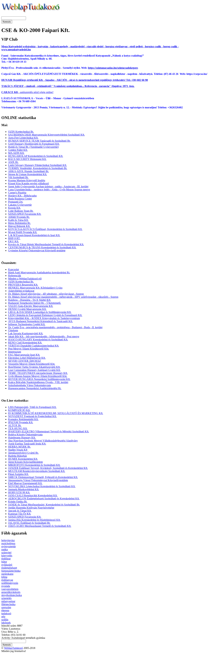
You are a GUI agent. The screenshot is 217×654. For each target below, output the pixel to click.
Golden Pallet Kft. (18, 149)
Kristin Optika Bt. (17, 501)
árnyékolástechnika (11, 595)
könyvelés (6, 555)
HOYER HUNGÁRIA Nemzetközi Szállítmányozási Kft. (39, 379)
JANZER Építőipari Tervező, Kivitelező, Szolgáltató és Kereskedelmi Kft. (48, 468)
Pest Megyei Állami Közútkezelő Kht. (28, 348)
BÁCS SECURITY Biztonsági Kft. (27, 159)
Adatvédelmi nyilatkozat (21, 290)
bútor (4, 561)
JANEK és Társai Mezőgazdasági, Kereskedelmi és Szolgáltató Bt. (44, 504)
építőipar (6, 558)
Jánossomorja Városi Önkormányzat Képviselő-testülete (38, 480)
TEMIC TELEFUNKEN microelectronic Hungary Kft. (38, 373)
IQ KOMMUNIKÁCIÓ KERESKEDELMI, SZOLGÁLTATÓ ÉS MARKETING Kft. (55, 413)
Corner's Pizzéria (17, 192)
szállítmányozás (9, 583)
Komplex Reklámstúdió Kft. (23, 419)
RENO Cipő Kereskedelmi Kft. (25, 342)
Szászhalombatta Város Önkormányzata (29, 385)
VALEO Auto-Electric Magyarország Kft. (30, 306)
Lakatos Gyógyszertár (20, 204)
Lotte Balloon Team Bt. (20, 210)
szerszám (6, 607)
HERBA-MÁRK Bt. (19, 446)
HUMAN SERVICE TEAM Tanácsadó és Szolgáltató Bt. (39, 140)
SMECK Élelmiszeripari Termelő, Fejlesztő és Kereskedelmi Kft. (43, 477)
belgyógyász (8, 540)
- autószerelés (17, 92)
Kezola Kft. (14, 207)
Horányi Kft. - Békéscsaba (22, 195)
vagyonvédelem (9, 589)
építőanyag (7, 579)
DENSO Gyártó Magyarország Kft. (27, 309)
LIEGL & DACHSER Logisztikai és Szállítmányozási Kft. (39, 312)
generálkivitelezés (10, 592)
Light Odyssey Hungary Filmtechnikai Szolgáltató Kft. (37, 165)
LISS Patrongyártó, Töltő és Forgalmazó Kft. (32, 407)
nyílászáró (6, 564)
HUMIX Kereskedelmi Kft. (23, 458)
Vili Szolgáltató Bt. (18, 177)
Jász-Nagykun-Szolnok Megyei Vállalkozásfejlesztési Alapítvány (43, 440)
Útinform (13, 330)
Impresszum (14, 351)
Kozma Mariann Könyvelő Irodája (26, 180)
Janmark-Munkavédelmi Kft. (23, 489)
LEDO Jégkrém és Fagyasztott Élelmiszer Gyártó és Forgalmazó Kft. (45, 315)
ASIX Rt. (13, 162)
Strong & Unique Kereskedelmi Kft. (27, 174)
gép (3, 616)
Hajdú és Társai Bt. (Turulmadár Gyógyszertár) (33, 146)
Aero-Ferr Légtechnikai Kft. (23, 137)
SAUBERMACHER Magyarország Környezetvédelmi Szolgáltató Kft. (46, 134)
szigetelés (6, 598)
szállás (4, 619)
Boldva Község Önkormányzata (25, 434)
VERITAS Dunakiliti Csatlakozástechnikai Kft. (33, 345)
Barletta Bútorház (17, 455)
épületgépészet (9, 567)
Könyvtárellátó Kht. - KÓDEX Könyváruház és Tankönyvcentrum (44, 318)
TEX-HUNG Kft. (17, 428)
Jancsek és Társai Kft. (20, 510)
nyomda (5, 586)
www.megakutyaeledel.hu (16, 49)
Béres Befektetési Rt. (19, 223)
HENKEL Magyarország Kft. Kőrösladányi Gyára (35, 287)
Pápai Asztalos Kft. (18, 474)
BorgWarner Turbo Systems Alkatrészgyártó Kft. (34, 367)
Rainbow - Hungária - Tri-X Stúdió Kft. (29, 299)
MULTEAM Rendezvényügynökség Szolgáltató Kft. (36, 471)
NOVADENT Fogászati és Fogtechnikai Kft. (32, 416)
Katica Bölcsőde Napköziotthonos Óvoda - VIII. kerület (38, 382)
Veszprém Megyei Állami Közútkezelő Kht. (31, 363)
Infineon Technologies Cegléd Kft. (26, 324)
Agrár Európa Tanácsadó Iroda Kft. (27, 443)
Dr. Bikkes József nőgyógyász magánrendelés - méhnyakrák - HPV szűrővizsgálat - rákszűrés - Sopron (63, 296)
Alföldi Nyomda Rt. (19, 217)
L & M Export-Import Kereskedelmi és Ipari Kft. (34, 235)
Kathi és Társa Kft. (18, 220)
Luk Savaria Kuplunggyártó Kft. (25, 333)
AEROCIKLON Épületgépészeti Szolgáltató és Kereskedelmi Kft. (44, 498)
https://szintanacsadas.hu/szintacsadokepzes (113, 67)
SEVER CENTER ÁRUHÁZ (24, 360)
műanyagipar (8, 601)
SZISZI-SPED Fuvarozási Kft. (24, 213)
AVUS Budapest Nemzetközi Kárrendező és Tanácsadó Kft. (40, 321)
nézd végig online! (43, 92)
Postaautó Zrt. (15, 201)
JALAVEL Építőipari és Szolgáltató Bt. (29, 522)
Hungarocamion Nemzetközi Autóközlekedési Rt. (34, 388)
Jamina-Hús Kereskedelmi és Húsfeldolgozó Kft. (34, 519)
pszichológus (8, 543)
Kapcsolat (13, 269)
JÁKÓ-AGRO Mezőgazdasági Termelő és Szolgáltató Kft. (39, 525)
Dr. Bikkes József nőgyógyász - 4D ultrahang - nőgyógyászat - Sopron (46, 293)
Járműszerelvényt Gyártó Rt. (23, 452)
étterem (5, 610)
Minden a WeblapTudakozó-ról (25, 278)
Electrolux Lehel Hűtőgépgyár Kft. (27, 357)
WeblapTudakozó (13, 648)
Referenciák (14, 275)
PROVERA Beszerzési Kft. (23, 284)
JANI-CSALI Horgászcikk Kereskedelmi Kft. (32, 495)
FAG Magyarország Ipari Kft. (24, 354)
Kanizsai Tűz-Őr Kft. (19, 513)
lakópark (6, 622)
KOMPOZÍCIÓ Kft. (19, 410)
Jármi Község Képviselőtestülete (25, 461)
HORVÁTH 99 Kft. (19, 492)
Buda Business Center (20, 198)
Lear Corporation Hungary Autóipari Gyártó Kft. (34, 370)
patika (4, 549)
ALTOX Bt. (14, 425)
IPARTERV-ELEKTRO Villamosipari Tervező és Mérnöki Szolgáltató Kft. (48, 431)
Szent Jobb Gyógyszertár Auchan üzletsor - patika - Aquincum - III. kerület (48, 186)
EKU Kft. (13, 241)
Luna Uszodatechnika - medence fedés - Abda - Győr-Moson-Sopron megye (49, 189)
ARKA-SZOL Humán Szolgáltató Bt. (28, 171)
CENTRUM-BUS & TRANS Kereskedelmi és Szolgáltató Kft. (42, 247)
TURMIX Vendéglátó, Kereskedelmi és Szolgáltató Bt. (37, 168)
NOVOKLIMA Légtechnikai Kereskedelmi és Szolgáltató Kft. (41, 486)
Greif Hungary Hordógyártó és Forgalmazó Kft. (34, 143)
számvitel (6, 552)
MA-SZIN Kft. (16, 153)
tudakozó (6, 613)
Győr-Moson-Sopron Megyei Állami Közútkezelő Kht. (37, 376)
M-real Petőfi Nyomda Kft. (22, 232)
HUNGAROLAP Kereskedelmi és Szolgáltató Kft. (35, 156)
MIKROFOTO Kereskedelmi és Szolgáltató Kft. (34, 465)
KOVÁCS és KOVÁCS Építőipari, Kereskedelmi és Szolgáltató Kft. (45, 229)
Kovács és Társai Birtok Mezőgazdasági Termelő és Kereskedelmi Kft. (46, 244)
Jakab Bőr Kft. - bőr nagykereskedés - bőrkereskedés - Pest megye (43, 336)
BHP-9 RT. (14, 238)
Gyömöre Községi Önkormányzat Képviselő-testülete (36, 250)
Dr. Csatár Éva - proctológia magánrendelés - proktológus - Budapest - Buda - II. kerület (55, 327)
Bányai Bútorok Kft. (19, 226)
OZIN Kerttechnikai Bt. (21, 131)
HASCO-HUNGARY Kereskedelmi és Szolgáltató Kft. (38, 339)
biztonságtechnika (11, 570)
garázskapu (7, 573)
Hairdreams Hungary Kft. (22, 437)
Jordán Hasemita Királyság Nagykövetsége (31, 507)
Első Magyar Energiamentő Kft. (25, 483)
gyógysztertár (8, 546)
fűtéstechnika (8, 604)
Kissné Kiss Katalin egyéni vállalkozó (28, 183)
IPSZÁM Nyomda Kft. (20, 422)
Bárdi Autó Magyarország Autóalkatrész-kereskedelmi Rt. (39, 272)
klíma (4, 576)
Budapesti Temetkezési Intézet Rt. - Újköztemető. (34, 303)
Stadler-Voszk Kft (17, 449)
